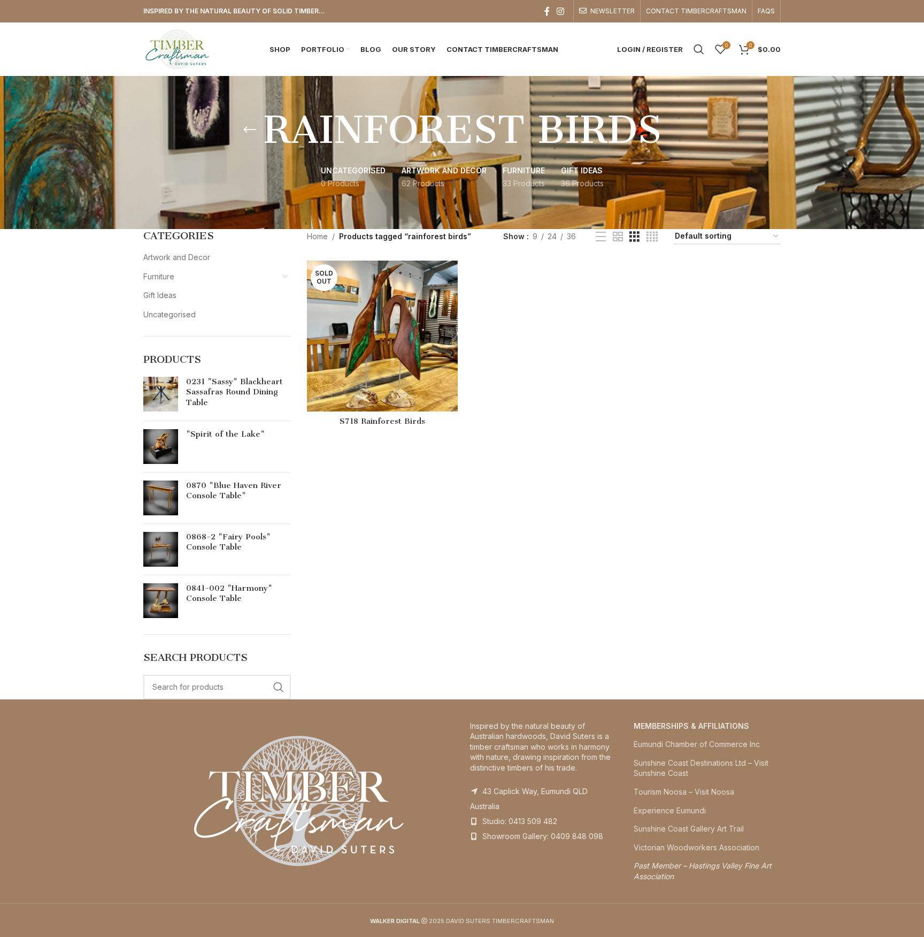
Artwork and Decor (176, 257)
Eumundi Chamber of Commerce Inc (697, 744)
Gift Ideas (159, 295)
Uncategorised (169, 314)
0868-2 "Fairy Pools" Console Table (228, 542)
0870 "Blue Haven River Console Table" (233, 491)
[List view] (601, 236)
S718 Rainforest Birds (382, 421)
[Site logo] (177, 48)
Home (317, 236)
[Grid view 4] (652, 236)
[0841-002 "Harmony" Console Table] (160, 600)
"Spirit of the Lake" (225, 434)
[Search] (699, 49)
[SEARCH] (278, 687)
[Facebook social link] (547, 11)
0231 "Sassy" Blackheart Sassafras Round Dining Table (234, 392)
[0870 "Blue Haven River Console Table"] (160, 498)
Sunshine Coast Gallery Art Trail (689, 828)
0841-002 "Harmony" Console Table (229, 593)
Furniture (158, 276)
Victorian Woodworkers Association (696, 847)
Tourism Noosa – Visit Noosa (684, 791)
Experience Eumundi (670, 810)
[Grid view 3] (634, 236)
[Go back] (249, 130)
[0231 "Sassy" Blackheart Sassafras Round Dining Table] (160, 395)
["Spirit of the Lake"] (160, 446)
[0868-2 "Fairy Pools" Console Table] (160, 549)
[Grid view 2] (618, 236)
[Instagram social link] (560, 11)
